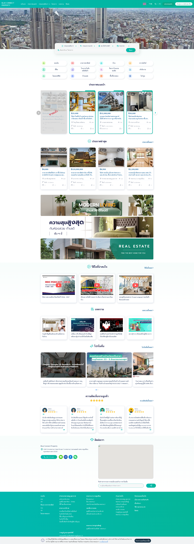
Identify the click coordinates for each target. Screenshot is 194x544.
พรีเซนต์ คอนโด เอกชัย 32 (94, 514)
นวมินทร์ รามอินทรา (121, 504)
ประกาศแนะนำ (32, 4)
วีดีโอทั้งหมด (148, 268)
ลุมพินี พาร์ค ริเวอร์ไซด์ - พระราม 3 (96, 528)
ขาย (42, 499)
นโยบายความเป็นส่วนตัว (142, 499)
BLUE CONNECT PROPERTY (8, 4)
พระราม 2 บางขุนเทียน (93, 496)
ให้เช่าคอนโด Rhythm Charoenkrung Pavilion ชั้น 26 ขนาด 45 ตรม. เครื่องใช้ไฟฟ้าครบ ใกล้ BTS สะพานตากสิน (138, 117)
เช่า (42, 502)
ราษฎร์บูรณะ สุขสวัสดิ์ (66, 532)
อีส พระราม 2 (90, 499)
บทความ (61, 4)
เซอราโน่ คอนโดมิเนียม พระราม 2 (95, 504)
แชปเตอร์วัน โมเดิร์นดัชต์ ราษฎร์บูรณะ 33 (71, 536)
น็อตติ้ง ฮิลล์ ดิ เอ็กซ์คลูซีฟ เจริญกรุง (69, 521)
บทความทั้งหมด (147, 310)
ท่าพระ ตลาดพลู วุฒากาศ (67, 496)
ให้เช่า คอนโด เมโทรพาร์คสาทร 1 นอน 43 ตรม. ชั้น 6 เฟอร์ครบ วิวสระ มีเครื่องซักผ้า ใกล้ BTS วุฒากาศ (111, 174)
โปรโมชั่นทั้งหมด (147, 347)
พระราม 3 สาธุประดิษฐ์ (93, 525)
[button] (191, 28)
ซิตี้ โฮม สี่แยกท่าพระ (65, 504)
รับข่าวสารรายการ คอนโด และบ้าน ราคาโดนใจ (113, 482)
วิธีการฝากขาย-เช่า (140, 507)
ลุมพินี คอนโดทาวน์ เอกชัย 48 (94, 511)
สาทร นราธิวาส (64, 508)
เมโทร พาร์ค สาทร (64, 499)
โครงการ (54, 4)
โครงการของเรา (45, 513)
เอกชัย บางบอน (91, 508)
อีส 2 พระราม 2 (90, 502)
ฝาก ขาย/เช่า (168, 4)
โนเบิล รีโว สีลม (63, 519)
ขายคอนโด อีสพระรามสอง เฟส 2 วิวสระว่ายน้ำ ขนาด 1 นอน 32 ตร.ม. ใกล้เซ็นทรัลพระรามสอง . (140, 174)
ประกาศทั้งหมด (147, 142)
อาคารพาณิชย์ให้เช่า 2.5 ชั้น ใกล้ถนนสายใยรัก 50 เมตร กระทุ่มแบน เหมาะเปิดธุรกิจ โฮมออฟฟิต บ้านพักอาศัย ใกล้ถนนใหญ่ (53, 174)
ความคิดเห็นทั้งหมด (146, 400)
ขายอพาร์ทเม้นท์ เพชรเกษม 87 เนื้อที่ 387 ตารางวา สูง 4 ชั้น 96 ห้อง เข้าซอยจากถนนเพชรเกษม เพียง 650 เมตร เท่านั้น (111, 117)
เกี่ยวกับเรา (138, 503)
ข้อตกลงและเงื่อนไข (140, 496)
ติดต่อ (67, 4)
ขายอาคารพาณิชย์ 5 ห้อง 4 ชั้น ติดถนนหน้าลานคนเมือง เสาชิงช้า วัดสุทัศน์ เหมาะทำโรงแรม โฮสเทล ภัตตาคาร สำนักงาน (81, 174)
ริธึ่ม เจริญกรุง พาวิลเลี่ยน (66, 516)
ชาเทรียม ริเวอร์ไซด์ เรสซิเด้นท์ (68, 511)
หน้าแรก (23, 4)
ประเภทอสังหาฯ (44, 4)
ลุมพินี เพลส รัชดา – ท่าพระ (67, 502)
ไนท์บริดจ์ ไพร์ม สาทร (65, 514)
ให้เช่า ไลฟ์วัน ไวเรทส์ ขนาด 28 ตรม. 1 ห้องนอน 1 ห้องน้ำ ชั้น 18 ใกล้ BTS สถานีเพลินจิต (82, 117)
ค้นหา (131, 50)
